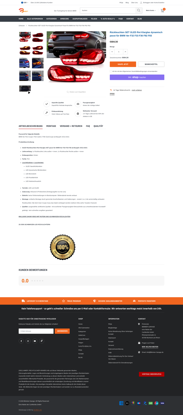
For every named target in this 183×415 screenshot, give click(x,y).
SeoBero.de (38, 410)
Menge (112, 47)
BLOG (140, 19)
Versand (111, 345)
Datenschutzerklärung (115, 349)
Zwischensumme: (116, 58)
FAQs (121, 2)
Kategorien (51, 19)
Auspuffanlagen (80, 19)
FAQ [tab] (88, 126)
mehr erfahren (137, 90)
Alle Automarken (35, 19)
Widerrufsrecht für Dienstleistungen (120, 363)
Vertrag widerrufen (151, 374)
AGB (109, 352)
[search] (138, 10)
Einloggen (146, 2)
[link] (21, 340)
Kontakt (130, 19)
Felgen (94, 19)
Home (21, 19)
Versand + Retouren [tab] (71, 126)
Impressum (112, 338)
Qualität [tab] (98, 126)
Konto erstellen (159, 2)
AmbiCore (64, 19)
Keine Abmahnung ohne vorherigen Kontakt (120, 333)
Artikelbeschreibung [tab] (31, 126)
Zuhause (22, 25)
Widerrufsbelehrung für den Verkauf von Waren (120, 357)
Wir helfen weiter (150, 347)
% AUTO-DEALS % (108, 19)
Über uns (134, 2)
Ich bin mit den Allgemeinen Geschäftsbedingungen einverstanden (134, 71)
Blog (127, 2)
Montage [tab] (51, 126)
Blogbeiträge (112, 328)
